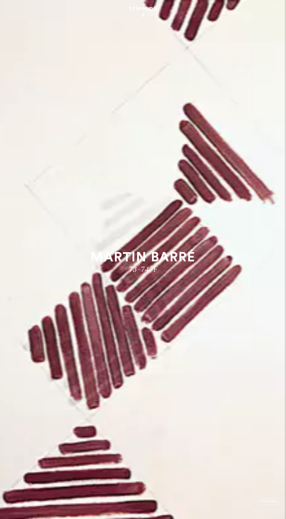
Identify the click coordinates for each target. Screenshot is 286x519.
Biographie (268, 501)
